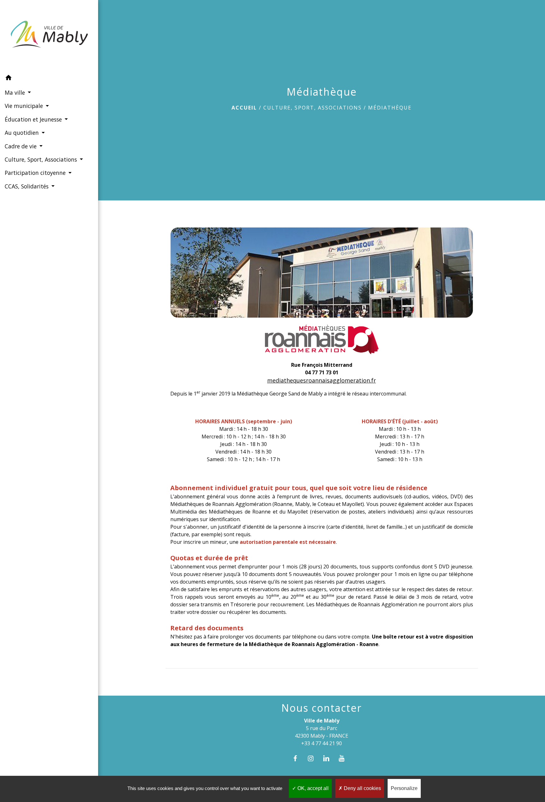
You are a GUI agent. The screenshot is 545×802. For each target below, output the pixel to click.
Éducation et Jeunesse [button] (34, 119)
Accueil (244, 107)
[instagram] (313, 758)
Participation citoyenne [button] (36, 172)
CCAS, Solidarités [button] (27, 186)
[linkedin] (329, 758)
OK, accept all (312, 788)
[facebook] (298, 758)
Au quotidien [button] (22, 132)
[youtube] (345, 758)
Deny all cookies (362, 788)
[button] (49, 78)
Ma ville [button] (15, 92)
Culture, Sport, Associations (312, 107)
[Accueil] (49, 35)
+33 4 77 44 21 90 (321, 743)
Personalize (404, 788)
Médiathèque (390, 107)
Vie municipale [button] (24, 106)
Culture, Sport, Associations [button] (42, 159)
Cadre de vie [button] (21, 146)
